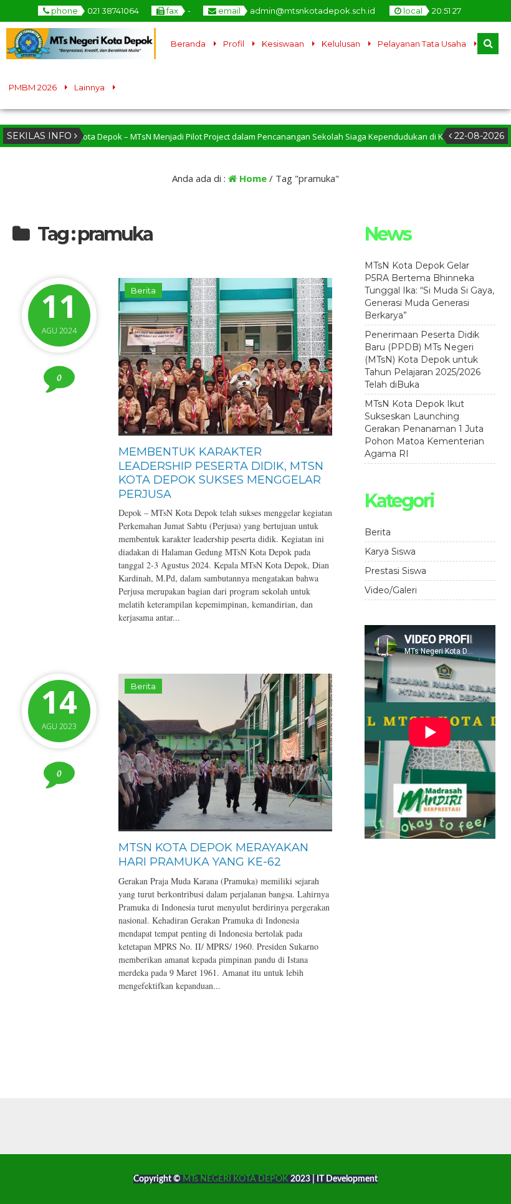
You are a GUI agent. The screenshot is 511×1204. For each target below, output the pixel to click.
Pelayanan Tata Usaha (422, 44)
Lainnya (89, 87)
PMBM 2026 (33, 87)
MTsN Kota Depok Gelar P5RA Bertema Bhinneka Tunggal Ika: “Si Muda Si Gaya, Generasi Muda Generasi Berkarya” (429, 290)
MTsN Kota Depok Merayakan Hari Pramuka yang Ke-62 (213, 855)
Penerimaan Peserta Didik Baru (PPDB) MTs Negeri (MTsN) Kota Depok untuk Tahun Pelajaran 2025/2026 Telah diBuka (422, 359)
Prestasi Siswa (395, 570)
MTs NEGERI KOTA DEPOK (236, 1179)
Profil (233, 44)
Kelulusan (341, 44)
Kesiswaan (283, 44)
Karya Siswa (390, 551)
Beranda (188, 44)
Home (252, 178)
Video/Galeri (391, 590)
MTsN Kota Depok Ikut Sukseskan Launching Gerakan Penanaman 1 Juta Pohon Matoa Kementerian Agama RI (424, 428)
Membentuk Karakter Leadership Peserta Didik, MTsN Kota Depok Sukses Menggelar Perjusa (220, 473)
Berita (143, 290)
